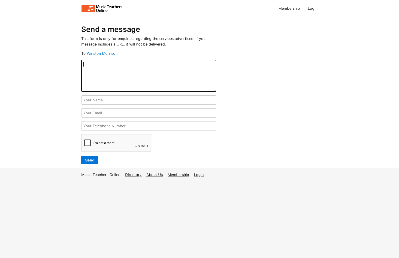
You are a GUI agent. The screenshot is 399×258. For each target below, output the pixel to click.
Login (312, 8)
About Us (154, 174)
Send (89, 160)
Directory (133, 174)
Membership (289, 8)
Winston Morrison (102, 53)
